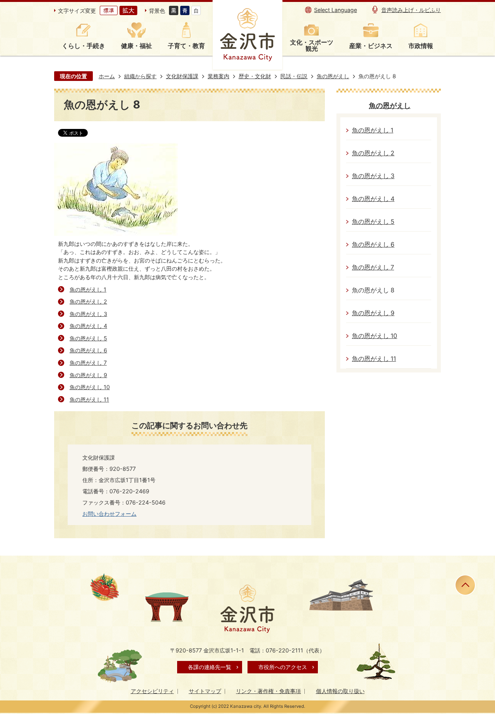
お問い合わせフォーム (109, 513)
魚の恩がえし (333, 76)
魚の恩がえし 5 (88, 338)
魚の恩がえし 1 (88, 289)
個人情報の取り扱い (340, 691)
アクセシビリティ (152, 691)
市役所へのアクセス (282, 667)
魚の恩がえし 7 (88, 362)
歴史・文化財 (255, 76)
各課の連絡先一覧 (209, 667)
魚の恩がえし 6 (88, 350)
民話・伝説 (293, 76)
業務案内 (218, 76)
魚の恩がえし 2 (88, 301)
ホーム (107, 76)
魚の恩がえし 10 (90, 387)
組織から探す (140, 76)
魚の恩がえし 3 (88, 314)
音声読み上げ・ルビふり (411, 10)
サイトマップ (205, 691)
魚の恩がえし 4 (88, 326)
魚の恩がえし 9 (88, 375)
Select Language (335, 10)
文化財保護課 (182, 76)
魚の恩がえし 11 (89, 399)
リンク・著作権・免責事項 (268, 691)
